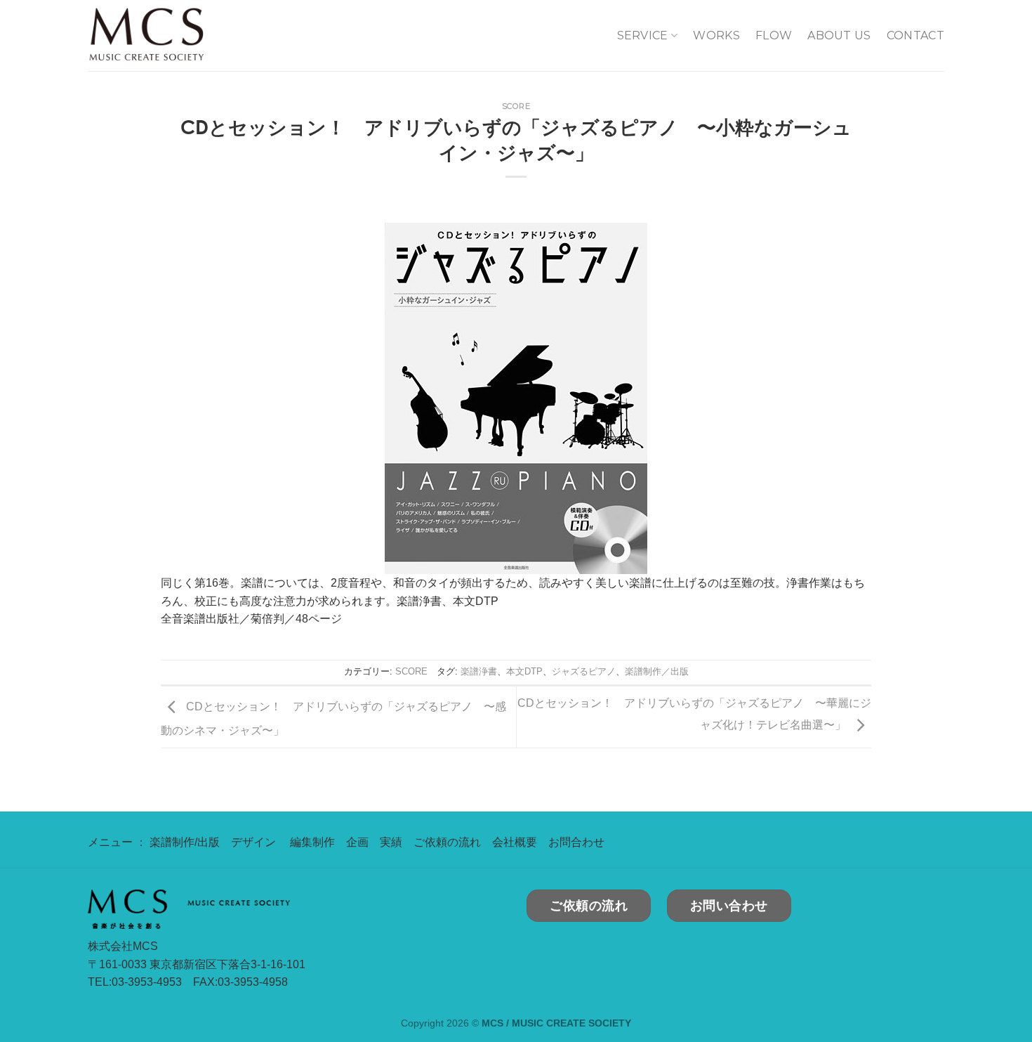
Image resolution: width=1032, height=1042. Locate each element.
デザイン (253, 842)
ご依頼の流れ (447, 842)
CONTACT (915, 35)
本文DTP (524, 671)
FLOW (773, 35)
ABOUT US (839, 35)
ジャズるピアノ (584, 671)
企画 (357, 842)
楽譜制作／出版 (657, 671)
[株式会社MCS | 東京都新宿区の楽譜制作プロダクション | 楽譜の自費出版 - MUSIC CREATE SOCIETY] (175, 35)
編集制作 (312, 842)
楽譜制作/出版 (185, 842)
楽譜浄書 (479, 671)
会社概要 (514, 842)
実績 (391, 842)
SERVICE (642, 35)
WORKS (716, 35)
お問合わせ (576, 842)
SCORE (516, 106)
